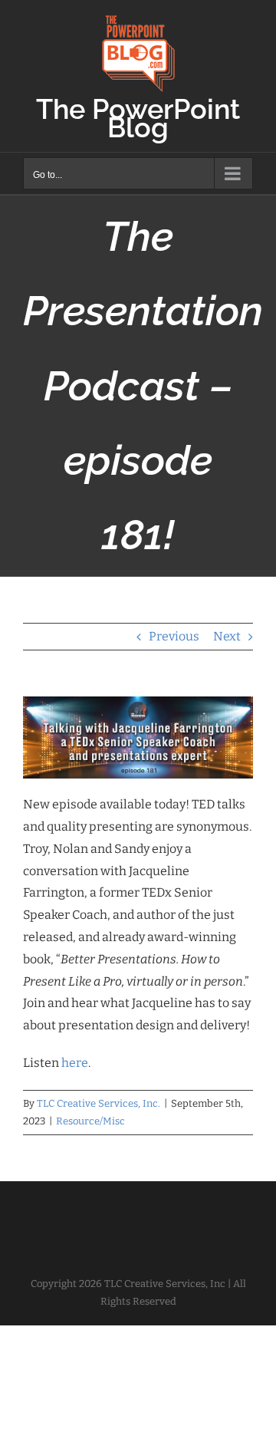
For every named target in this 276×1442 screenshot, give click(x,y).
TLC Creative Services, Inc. (98, 1103)
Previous (174, 636)
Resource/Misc (90, 1121)
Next (227, 636)
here (74, 1062)
